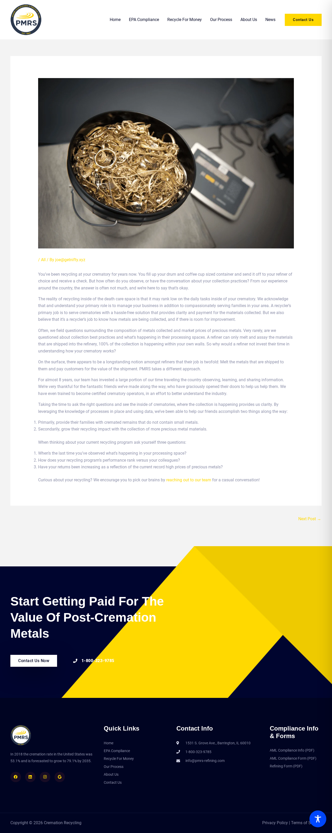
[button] (303, 20)
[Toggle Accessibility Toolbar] (318, 819)
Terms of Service (306, 822)
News (270, 19)
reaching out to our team (188, 479)
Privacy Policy (275, 822)
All (43, 259)
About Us (248, 19)
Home (115, 19)
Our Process (221, 19)
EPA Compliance (144, 19)
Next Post (309, 518)
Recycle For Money (184, 19)
